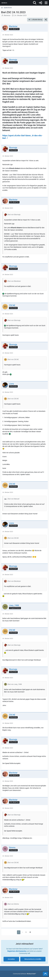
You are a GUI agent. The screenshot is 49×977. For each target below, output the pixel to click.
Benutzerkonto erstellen (32, 959)
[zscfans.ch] (4, 3)
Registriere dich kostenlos (16, 951)
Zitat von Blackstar (14, 281)
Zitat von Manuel (13, 499)
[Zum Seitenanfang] (45, 974)
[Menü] (46, 3)
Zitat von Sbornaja (13, 214)
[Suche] (34, 3)
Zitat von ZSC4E (13, 359)
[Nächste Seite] (30, 932)
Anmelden (11, 959)
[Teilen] (46, 20)
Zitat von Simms (13, 904)
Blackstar (7, 15)
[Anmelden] (40, 3)
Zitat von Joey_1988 (14, 684)
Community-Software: (24, 974)
